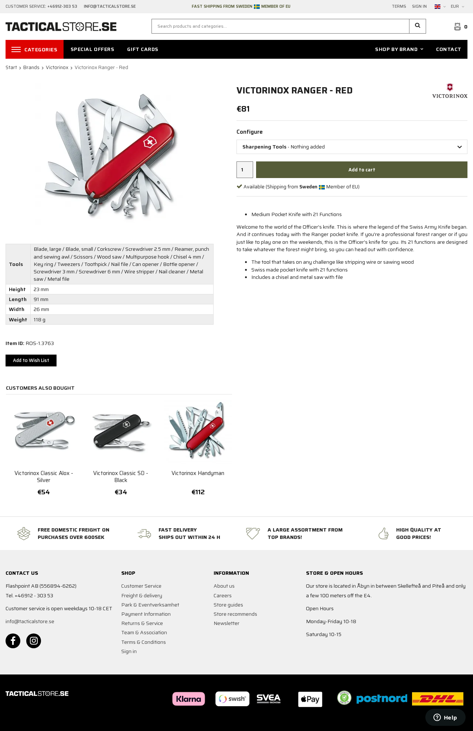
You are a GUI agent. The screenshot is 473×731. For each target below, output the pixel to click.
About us (224, 586)
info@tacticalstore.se (30, 621)
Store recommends (235, 614)
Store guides (228, 605)
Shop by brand (396, 49)
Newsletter (226, 623)
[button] (417, 26)
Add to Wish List (31, 360)
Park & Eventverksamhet (150, 605)
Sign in (419, 7)
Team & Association (144, 632)
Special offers (93, 49)
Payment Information (146, 614)
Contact (449, 49)
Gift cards (143, 49)
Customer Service (141, 586)
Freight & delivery (141, 595)
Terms (399, 7)
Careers (223, 595)
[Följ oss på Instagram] (33, 640)
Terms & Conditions (143, 642)
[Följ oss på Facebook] (13, 640)
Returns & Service (142, 623)
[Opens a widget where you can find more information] (445, 718)
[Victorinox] (449, 90)
